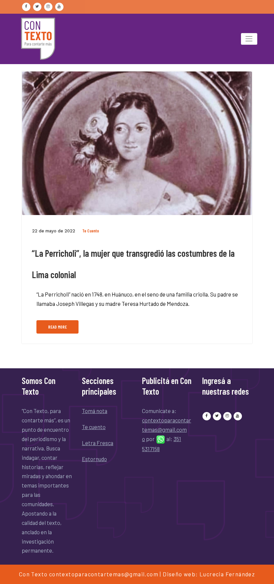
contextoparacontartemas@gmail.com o (166, 429)
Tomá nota (94, 410)
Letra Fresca (97, 442)
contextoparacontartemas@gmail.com (103, 574)
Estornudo (94, 458)
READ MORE (57, 327)
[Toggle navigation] (249, 39)
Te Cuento (90, 230)
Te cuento (94, 426)
